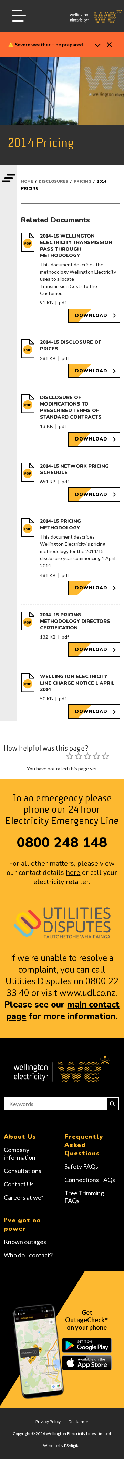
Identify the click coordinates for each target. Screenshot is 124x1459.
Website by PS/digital (62, 1445)
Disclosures (53, 181)
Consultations (22, 1170)
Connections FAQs (89, 1179)
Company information (19, 1153)
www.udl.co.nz (87, 993)
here (73, 872)
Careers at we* (23, 1197)
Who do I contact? (28, 1255)
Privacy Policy (48, 1421)
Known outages (25, 1241)
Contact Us (19, 1184)
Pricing (82, 181)
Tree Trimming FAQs (84, 1196)
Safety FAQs (81, 1166)
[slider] (87, 755)
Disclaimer (79, 1421)
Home (27, 181)
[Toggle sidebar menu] (8, 178)
